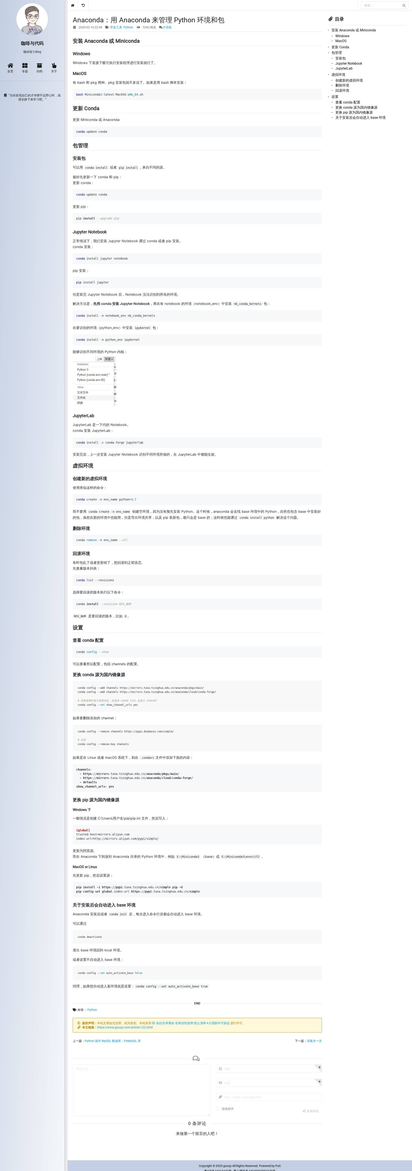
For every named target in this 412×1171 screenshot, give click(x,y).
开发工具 (116, 27)
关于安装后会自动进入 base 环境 (360, 118)
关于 (54, 71)
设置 (335, 97)
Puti (278, 1166)
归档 (39, 71)
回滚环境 (342, 90)
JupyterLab (344, 68)
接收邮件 (228, 1108)
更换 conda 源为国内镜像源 (356, 107)
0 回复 (167, 27)
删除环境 (342, 85)
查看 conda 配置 (347, 102)
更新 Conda (340, 47)
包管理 (337, 53)
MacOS (341, 41)
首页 (10, 71)
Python (128, 27)
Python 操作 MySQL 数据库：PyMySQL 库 (113, 1041)
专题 (25, 71)
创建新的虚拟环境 (349, 80)
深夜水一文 (314, 1041)
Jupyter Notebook (348, 63)
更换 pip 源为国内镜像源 (354, 112)
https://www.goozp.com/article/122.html (125, 1027)
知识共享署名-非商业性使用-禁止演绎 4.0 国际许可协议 (193, 1023)
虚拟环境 (338, 75)
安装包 (340, 58)
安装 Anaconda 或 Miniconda (354, 30)
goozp (227, 1166)
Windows (342, 36)
